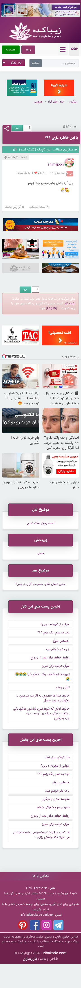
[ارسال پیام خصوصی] (70, 173)
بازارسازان (30, 959)
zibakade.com (55, 953)
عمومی (38, 101)
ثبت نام (69, 303)
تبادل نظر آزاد (56, 101)
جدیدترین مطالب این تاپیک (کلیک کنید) (47, 149)
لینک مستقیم (37, 207)
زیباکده (73, 101)
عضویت (10, 49)
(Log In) (51, 308)
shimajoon (56, 164)
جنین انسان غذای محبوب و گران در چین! (40, 584)
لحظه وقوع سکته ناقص (40, 523)
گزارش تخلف (12, 207)
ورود (28, 49)
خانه (74, 49)
